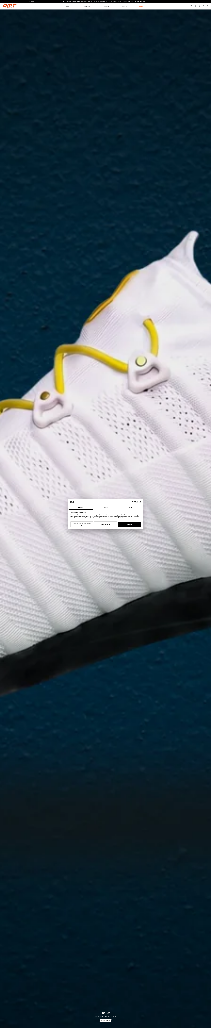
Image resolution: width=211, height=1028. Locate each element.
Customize (104, 524)
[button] (67, 6)
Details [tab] (105, 507)
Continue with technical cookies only (82, 524)
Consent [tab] (80, 507)
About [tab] (130, 507)
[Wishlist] (203, 6)
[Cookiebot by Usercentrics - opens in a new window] (133, 502)
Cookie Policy (122, 517)
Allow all (129, 524)
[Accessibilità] (191, 6)
